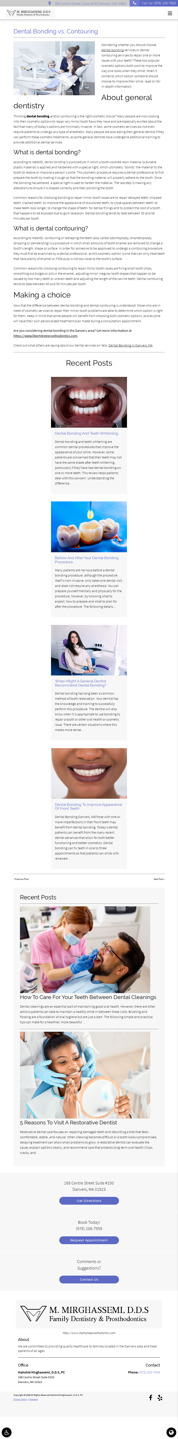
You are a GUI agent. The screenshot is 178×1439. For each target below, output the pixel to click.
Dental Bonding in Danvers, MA (130, 345)
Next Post (158, 879)
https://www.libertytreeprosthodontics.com (45, 335)
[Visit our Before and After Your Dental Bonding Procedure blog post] (89, 526)
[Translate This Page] (171, 1432)
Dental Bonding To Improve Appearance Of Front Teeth (88, 806)
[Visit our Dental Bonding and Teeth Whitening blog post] (89, 402)
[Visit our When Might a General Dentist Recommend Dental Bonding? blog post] (89, 650)
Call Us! (159, 3)
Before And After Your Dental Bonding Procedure (87, 560)
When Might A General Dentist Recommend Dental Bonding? (80, 683)
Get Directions (89, 1201)
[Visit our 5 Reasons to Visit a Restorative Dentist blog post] (85, 1117)
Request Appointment (89, 1240)
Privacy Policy (20, 1399)
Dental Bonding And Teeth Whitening (86, 433)
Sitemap (34, 1399)
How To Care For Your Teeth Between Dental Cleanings (88, 997)
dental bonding (112, 50)
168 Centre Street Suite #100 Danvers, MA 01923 (89, 4)
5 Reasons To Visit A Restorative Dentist (68, 1122)
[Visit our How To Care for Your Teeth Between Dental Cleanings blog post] (85, 992)
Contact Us (89, 1279)
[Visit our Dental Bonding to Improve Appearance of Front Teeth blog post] (89, 773)
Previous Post (22, 879)
